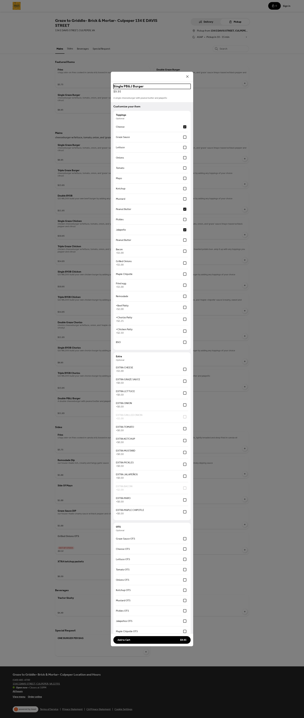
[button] (152, 640)
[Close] (187, 76)
